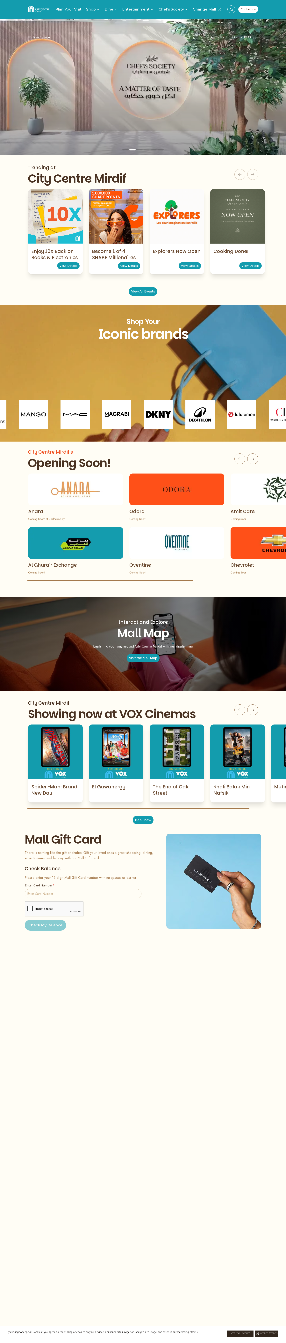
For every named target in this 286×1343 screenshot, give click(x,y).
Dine (109, 9)
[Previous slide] (20, 87)
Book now (143, 820)
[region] (143, 87)
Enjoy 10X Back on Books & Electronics (54, 254)
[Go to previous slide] (239, 458)
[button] (266, 1334)
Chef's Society (171, 9)
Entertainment (136, 9)
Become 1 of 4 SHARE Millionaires (114, 254)
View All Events (143, 291)
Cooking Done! (231, 251)
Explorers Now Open (177, 251)
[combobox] (231, 9)
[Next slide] (265, 87)
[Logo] (38, 9)
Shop (91, 9)
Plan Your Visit (68, 9)
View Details (68, 266)
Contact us (248, 9)
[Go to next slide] (252, 458)
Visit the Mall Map (143, 658)
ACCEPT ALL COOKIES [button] (240, 1333)
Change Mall (204, 9)
